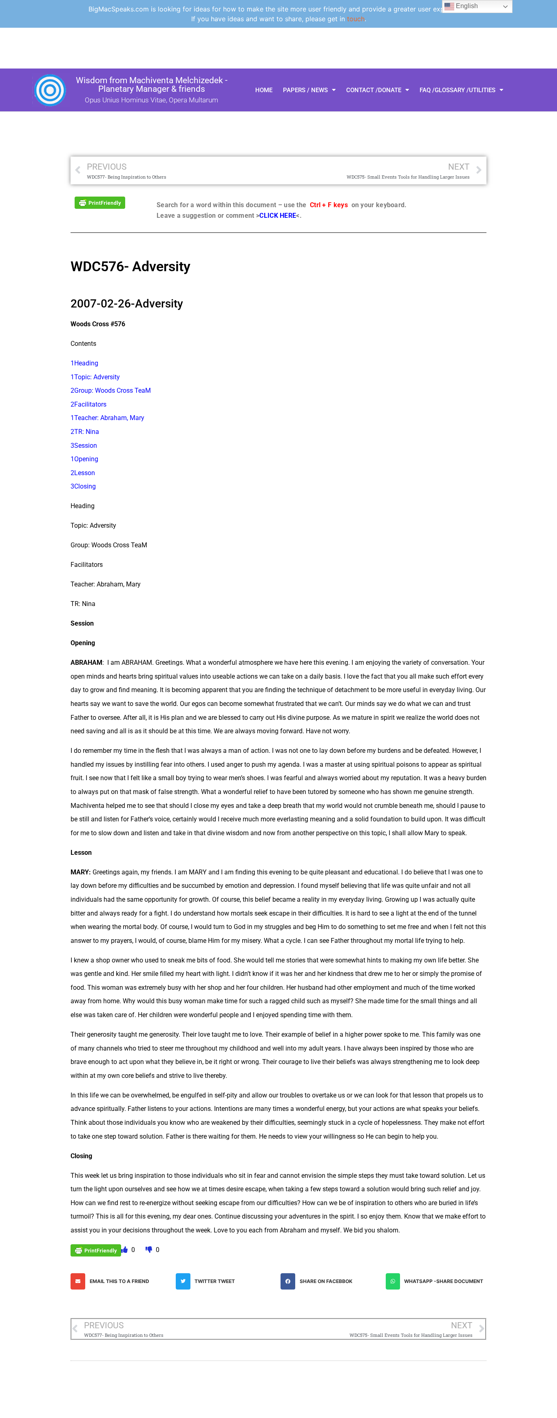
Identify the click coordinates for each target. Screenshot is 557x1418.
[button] (121, 1281)
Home (263, 90)
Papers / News (305, 90)
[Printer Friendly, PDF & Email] (100, 202)
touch (356, 19)
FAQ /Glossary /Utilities (457, 90)
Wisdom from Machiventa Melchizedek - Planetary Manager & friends (152, 84)
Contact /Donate (373, 90)
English (466, 5)
